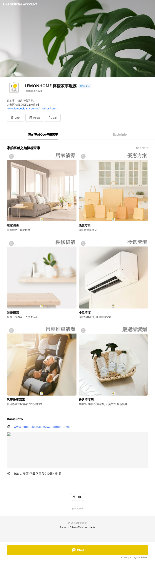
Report (63, 527)
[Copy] (60, 474)
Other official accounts (82, 527)
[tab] (43, 134)
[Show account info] (85, 86)
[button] (34, 118)
